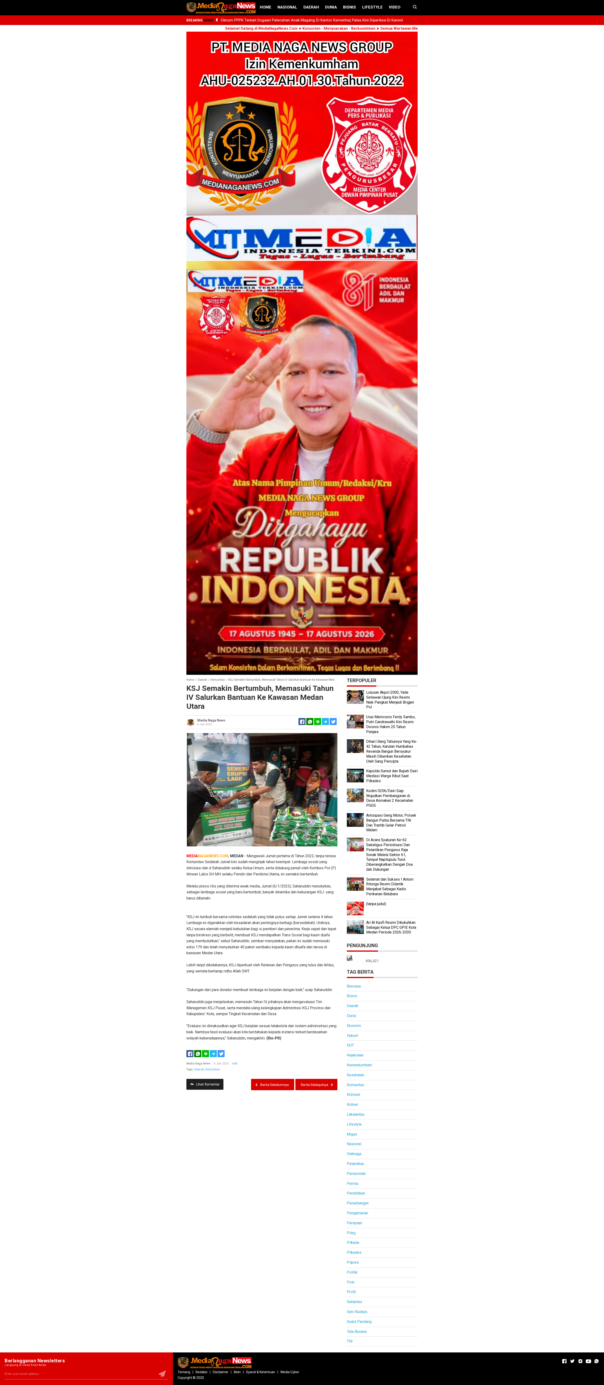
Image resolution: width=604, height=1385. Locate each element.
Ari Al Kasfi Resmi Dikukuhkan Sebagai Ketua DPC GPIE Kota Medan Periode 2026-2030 (391, 927)
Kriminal (353, 1094)
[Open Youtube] (588, 1361)
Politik (352, 1272)
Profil (351, 1292)
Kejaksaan (355, 1055)
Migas (352, 1134)
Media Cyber (290, 1372)
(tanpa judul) (376, 904)
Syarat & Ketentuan (260, 1372)
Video (394, 7)
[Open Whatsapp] (596, 1361)
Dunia (331, 7)
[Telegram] (325, 721)
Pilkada (353, 1242)
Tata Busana (357, 1331)
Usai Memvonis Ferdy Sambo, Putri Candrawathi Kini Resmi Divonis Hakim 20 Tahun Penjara (390, 724)
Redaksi (201, 1372)
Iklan (237, 1372)
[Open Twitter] (572, 1361)
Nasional (287, 7)
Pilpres (353, 1262)
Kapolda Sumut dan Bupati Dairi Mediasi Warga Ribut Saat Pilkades (392, 776)
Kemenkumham (359, 1065)
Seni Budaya (357, 1311)
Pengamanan (357, 1213)
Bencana (354, 986)
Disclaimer (220, 1372)
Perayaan (354, 1223)
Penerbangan (358, 1203)
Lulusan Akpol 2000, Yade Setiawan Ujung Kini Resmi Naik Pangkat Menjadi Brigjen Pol (390, 699)
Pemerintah (356, 1173)
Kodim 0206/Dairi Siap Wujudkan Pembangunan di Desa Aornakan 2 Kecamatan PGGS (389, 798)
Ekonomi (354, 1025)
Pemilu (352, 1183)
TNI (350, 1341)
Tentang (184, 1372)
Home (265, 7)
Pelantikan (355, 1163)
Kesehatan (355, 1075)
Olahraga (354, 1154)
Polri (351, 1282)
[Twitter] (221, 1053)
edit (234, 1063)
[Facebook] (189, 1053)
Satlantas (354, 1302)
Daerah (311, 7)
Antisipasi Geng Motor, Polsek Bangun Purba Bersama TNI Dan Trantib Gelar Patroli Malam (391, 822)
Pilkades (354, 1252)
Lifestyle (372, 7)
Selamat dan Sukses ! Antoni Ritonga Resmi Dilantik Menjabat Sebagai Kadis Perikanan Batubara (389, 886)
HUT (350, 1045)
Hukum (352, 1035)
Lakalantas (356, 1114)
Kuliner (352, 1104)
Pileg (351, 1233)
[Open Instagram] (580, 1361)
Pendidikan (356, 1193)
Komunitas (213, 1069)
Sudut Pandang (359, 1321)
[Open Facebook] (564, 1361)
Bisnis (349, 7)
